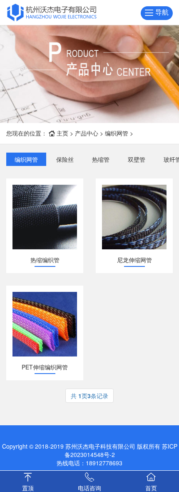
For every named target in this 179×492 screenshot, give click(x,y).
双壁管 (136, 159)
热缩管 (100, 159)
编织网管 (116, 133)
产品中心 (86, 133)
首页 (151, 488)
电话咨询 (89, 488)
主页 (62, 133)
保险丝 (65, 159)
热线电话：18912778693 (89, 463)
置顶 (28, 488)
